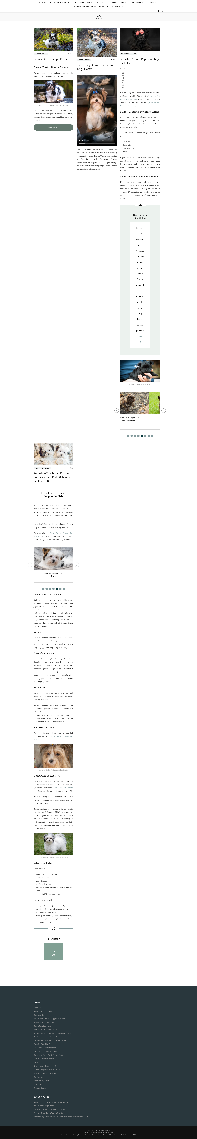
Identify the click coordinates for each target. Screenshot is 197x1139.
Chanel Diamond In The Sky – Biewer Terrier (50, 1040)
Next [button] (163, 410)
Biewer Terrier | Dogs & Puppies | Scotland (49, 1019)
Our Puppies (38, 1077)
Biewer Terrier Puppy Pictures (52, 59)
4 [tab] (138, 436)
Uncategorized (128, 54)
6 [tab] (145, 436)
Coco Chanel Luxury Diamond (45, 1048)
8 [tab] (152, 436)
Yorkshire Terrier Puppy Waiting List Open (49, 1113)
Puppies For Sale (82, 3)
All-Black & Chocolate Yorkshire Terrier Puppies (51, 1102)
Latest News (41, 54)
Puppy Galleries (118, 3)
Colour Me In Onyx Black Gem (45, 1051)
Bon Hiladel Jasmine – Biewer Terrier (47, 1037)
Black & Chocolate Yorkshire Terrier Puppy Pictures (52, 1033)
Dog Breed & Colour (59, 3)
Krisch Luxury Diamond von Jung (46, 1066)
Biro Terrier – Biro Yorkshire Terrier (47, 1029)
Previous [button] (116, 410)
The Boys (151, 3)
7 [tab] (149, 436)
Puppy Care (101, 3)
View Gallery (53, 127)
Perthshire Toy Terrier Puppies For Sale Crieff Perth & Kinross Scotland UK (52, 477)
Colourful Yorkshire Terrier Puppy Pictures (49, 1055)
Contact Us (117, 7)
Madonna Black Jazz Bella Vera (45, 1073)
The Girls (136, 3)
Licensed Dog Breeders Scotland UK (91, 7)
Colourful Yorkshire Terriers (44, 1059)
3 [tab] (135, 436)
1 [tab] (128, 436)
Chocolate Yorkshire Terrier (43, 1044)
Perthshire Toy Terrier (63, 788)
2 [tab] (131, 436)
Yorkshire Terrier (40, 1088)
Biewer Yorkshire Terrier (42, 1026)
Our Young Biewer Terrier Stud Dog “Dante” (50, 1109)
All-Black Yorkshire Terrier (43, 1011)
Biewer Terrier (56, 533)
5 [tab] (142, 436)
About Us (42, 3)
